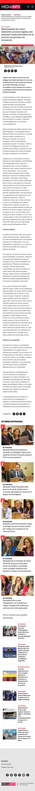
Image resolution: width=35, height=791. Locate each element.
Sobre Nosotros (6, 764)
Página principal (6, 14)
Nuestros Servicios (7, 767)
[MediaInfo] (10, 7)
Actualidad (17, 14)
